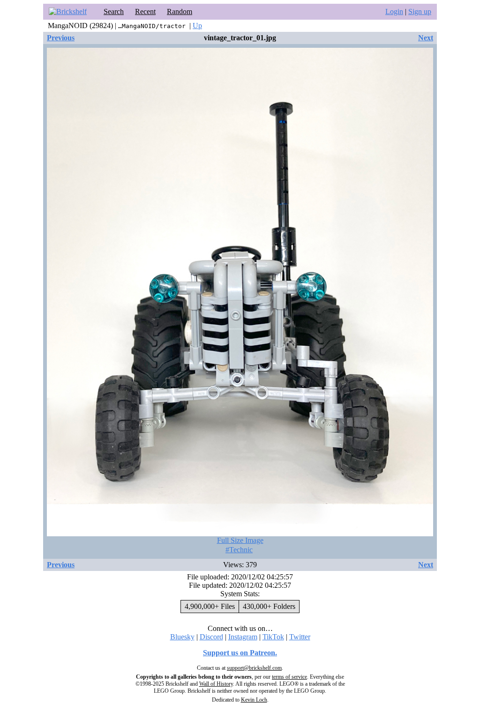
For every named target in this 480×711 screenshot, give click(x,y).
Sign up (419, 11)
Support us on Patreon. (240, 653)
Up (197, 26)
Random (179, 11)
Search (114, 11)
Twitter (299, 637)
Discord (211, 637)
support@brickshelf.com (254, 668)
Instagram (242, 637)
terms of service (289, 677)
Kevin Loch (254, 699)
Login (394, 11)
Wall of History (216, 684)
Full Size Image (240, 540)
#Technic (239, 550)
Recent (145, 11)
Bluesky (182, 637)
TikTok (273, 637)
